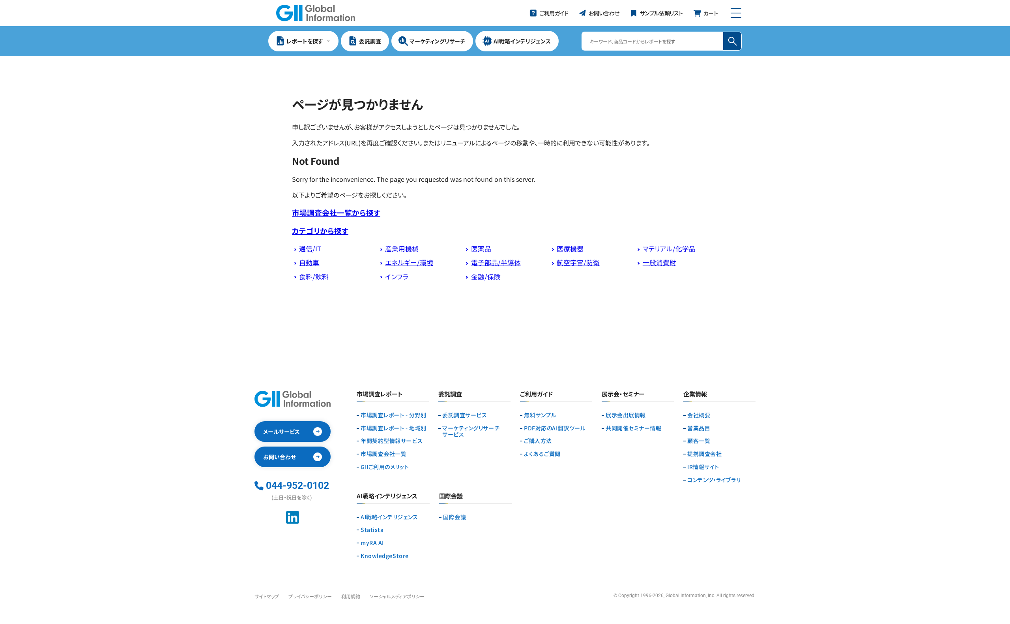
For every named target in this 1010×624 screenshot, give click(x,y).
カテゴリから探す (320, 230)
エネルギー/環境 (409, 262)
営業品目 (698, 428)
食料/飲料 (314, 276)
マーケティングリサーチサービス (470, 431)
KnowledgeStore (385, 555)
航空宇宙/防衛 (578, 262)
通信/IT (310, 248)
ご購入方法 (538, 440)
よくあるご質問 (542, 454)
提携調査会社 (704, 454)
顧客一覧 (698, 440)
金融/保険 (486, 276)
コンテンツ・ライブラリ (714, 480)
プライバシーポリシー (310, 596)
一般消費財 (659, 262)
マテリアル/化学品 (669, 248)
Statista (372, 529)
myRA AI (372, 542)
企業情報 (695, 394)
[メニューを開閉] (736, 13)
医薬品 (481, 248)
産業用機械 (402, 248)
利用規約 (350, 596)
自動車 (309, 262)
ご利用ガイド (536, 394)
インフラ (396, 276)
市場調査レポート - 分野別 (393, 415)
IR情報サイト (703, 467)
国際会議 (454, 517)
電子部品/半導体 (496, 262)
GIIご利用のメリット (385, 467)
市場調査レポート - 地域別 (393, 428)
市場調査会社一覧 (383, 454)
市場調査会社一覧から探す (336, 212)
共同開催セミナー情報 (634, 428)
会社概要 (698, 415)
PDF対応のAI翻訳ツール (554, 428)
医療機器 (570, 248)
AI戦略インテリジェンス (389, 517)
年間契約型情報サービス (392, 440)
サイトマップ (266, 596)
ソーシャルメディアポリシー (397, 596)
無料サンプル (540, 415)
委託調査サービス (464, 415)
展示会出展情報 (626, 415)
